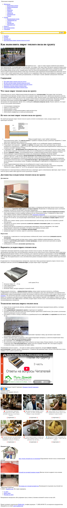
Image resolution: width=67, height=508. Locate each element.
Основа (6, 17)
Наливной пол (11, 14)
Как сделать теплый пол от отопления (29, 458)
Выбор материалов (12, 7)
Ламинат (9, 11)
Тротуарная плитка (9, 27)
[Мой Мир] (6, 389)
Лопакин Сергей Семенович (30, 387)
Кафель (9, 8)
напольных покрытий (39, 214)
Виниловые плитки (12, 5)
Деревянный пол (12, 20)
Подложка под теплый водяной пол (29, 486)
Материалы (7, 4)
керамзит (3, 295)
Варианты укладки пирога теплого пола (15, 86)
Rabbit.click (21, 504)
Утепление (7, 29)
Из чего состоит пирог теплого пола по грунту (17, 83)
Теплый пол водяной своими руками (29, 472)
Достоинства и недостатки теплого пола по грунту (18, 84)
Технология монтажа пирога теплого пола (16, 87)
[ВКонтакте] (2, 389)
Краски (9, 22)
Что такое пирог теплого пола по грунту (15, 81)
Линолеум (10, 13)
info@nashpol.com (18, 506)
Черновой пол (11, 24)
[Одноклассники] (4, 389)
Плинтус (6, 26)
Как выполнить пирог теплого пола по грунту (17, 40)
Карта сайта (7, 493)
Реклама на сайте (8, 494)
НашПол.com (9, 489)
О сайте (6, 491)
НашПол (6, 36)
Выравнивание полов (13, 19)
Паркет (9, 16)
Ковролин (10, 10)
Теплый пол (10, 23)
